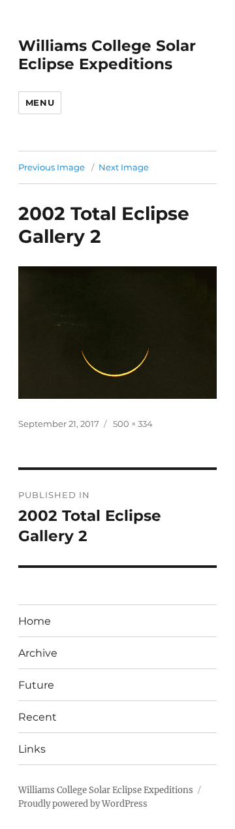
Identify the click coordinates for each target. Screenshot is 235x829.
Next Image (124, 167)
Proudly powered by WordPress (83, 803)
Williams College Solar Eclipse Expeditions (107, 55)
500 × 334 (133, 423)
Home (34, 621)
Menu (39, 102)
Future (36, 685)
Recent (37, 717)
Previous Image (51, 167)
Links (32, 749)
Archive (37, 653)
